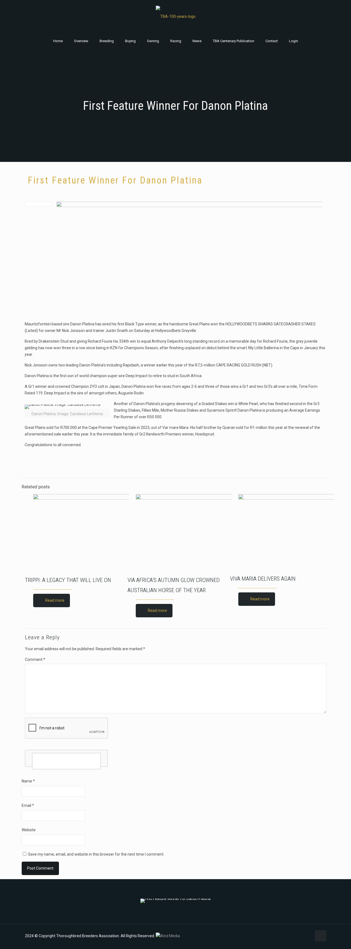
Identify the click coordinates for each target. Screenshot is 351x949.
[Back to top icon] (320, 936)
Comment (35, 659)
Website (29, 830)
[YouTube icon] (296, 935)
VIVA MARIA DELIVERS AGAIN (263, 578)
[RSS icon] (307, 935)
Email (28, 805)
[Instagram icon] (301, 935)
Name (28, 781)
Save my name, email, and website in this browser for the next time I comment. (96, 854)
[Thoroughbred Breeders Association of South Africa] (176, 16)
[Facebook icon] (290, 935)
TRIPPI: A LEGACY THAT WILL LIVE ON (68, 580)
